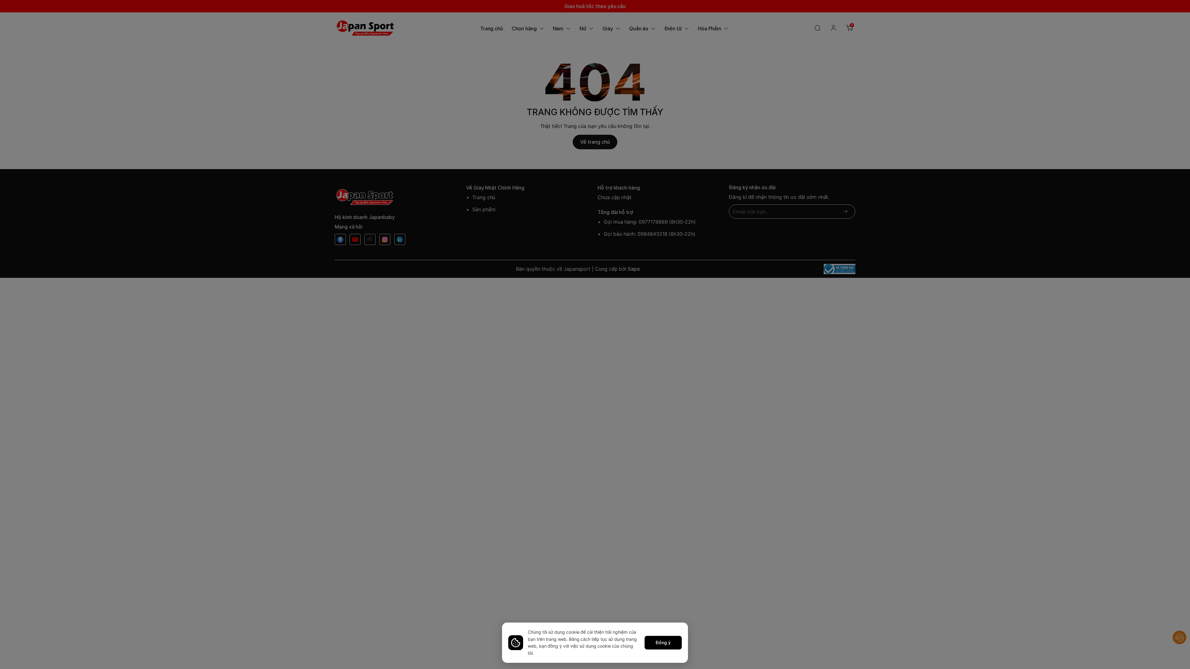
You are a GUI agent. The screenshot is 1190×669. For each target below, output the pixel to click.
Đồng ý (663, 642)
